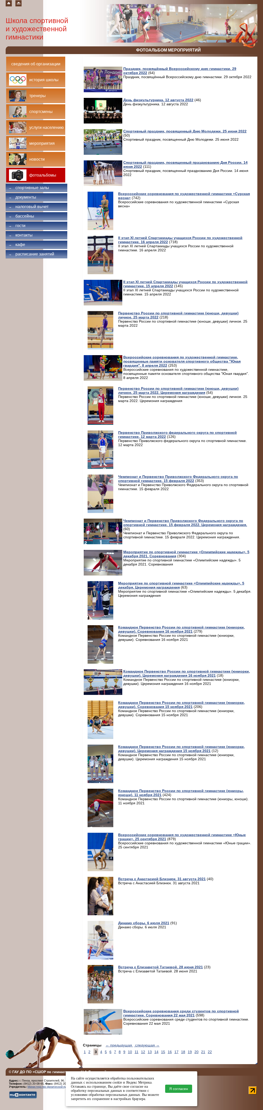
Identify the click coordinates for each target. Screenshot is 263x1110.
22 (210, 1052)
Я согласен (178, 1089)
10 (130, 1052)
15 (163, 1052)
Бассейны (21, 216)
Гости (16, 225)
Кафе (16, 244)
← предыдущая (119, 1045)
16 (170, 1052)
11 (136, 1052)
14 (156, 1052)
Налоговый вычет (28, 206)
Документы (22, 197)
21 (203, 1052)
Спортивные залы (28, 188)
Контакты (20, 235)
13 (150, 1052)
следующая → (146, 1045)
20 (196, 1052)
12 (143, 1052)
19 (190, 1052)
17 (176, 1052)
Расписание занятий (31, 254)
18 (183, 1052)
